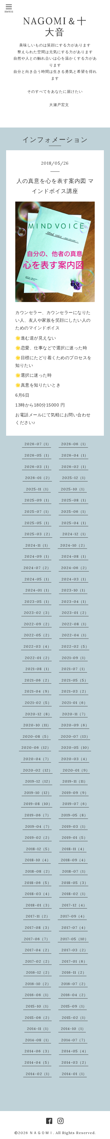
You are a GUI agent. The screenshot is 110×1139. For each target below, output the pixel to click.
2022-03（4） (37, 646)
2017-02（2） (38, 961)
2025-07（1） (37, 511)
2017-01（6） (74, 961)
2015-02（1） (75, 1017)
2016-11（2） (74, 972)
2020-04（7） (37, 758)
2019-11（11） (75, 781)
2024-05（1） (37, 579)
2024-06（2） (75, 567)
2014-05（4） (74, 1051)
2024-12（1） (75, 534)
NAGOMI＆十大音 (55, 26)
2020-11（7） (75, 714)
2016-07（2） (74, 983)
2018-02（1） (75, 893)
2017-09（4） (73, 916)
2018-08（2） (38, 871)
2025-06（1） (74, 511)
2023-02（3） (38, 612)
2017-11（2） (38, 916)
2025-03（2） (38, 534)
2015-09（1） (74, 1006)
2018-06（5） (37, 882)
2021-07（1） (74, 668)
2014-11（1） (39, 1028)
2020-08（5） (37, 736)
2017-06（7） (37, 939)
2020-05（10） (76, 747)
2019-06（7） (37, 815)
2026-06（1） (74, 444)
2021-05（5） (74, 680)
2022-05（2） (38, 635)
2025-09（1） (37, 500)
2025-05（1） (37, 522)
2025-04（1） (74, 522)
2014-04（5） (37, 1062)
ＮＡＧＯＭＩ (41, 1132)
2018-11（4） (74, 848)
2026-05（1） (37, 455)
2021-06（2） (37, 680)
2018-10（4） (38, 860)
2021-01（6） (75, 702)
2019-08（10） (38, 803)
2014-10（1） (73, 1028)
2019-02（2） (38, 837)
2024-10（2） (73, 545)
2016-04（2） (74, 994)
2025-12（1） (75, 477)
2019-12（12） (38, 781)
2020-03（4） (75, 758)
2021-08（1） (38, 668)
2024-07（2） (37, 567)
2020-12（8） (38, 714)
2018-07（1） (75, 871)
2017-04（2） (38, 950)
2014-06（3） (37, 1051)
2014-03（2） (74, 1062)
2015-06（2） (38, 1017)
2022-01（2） (38, 657)
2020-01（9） (76, 770)
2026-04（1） (74, 455)
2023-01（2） (75, 612)
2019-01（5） (75, 837)
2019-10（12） (38, 792)
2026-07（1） (37, 444)
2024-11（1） (37, 545)
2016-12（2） (39, 972)
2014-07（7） (74, 1040)
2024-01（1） (38, 590)
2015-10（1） (38, 1006)
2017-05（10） (74, 939)
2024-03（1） (74, 579)
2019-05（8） (74, 815)
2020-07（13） (75, 736)
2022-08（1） (75, 624)
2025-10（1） (74, 489)
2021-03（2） (74, 691)
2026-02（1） (74, 466)
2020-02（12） (38, 770)
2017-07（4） (74, 927)
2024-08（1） (74, 556)
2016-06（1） (38, 994)
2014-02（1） (39, 1073)
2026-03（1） (37, 466)
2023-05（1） (37, 601)
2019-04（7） (38, 826)
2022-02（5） (75, 646)
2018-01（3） (39, 905)
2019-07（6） (75, 803)
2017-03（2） (74, 950)
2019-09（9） (75, 792)
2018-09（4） (74, 860)
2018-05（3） (74, 882)
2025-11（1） (38, 489)
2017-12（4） (74, 905)
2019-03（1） (75, 826)
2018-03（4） (38, 893)
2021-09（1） (75, 657)
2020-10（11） (37, 725)
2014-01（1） (74, 1073)
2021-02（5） (38, 702)
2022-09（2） (38, 624)
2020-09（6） (75, 725)
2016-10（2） (38, 983)
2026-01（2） (38, 477)
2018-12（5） (39, 848)
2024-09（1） (37, 556)
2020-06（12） (36, 747)
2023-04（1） (74, 601)
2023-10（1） (74, 590)
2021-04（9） (37, 691)
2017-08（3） (38, 927)
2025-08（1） (74, 500)
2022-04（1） (75, 635)
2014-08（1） (38, 1040)
